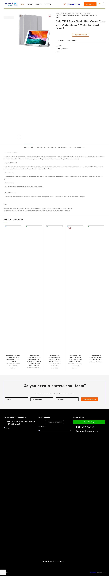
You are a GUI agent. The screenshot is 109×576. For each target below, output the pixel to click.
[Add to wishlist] (20, 228)
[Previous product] (101, 15)
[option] (9, 12)
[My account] (103, 4)
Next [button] (11, 17)
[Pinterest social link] (65, 52)
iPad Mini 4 (16, 364)
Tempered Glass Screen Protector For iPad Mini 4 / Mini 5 (95, 357)
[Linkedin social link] (67, 52)
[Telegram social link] (69, 52)
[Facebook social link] (61, 52)
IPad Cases (79, 13)
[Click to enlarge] (19, 137)
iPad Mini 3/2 (13, 366)
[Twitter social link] (63, 52)
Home (58, 13)
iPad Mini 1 (13, 368)
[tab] (28, 146)
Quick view (20, 232)
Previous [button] (6, 17)
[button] (89, 422)
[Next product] (104, 15)
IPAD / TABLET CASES (67, 13)
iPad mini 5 (87, 13)
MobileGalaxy (93, 572)
